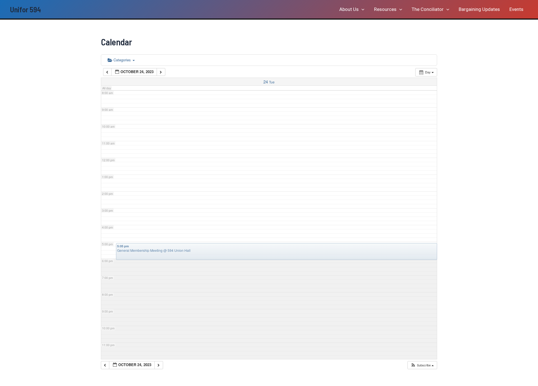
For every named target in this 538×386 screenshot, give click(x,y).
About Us (349, 9)
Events (516, 9)
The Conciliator (428, 9)
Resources (385, 9)
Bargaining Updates (479, 9)
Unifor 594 (25, 9)
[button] (361, 9)
